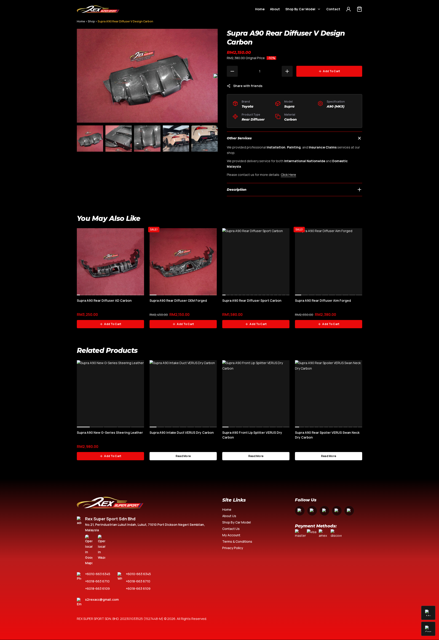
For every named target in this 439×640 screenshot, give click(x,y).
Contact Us (231, 528)
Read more (183, 456)
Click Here (288, 174)
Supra (289, 106)
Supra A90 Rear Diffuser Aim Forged (323, 300)
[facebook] (300, 511)
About (275, 9)
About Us (229, 516)
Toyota (247, 106)
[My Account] (348, 9)
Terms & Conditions (237, 541)
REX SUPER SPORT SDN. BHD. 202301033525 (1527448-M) (120, 618)
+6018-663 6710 (97, 581)
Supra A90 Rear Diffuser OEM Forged (178, 300)
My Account (231, 535)
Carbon (290, 119)
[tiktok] (349, 511)
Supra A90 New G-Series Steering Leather (110, 432)
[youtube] (324, 511)
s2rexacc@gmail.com (102, 599)
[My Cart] (359, 9)
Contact (333, 9)
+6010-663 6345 (97, 574)
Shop (91, 21)
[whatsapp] (337, 511)
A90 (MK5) (335, 106)
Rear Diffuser (253, 119)
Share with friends (247, 86)
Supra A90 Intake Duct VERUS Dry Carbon (182, 432)
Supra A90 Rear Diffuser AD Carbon (104, 300)
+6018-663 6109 (97, 588)
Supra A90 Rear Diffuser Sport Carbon (251, 300)
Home (260, 9)
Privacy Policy (232, 548)
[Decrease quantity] (232, 71)
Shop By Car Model (300, 9)
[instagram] (312, 511)
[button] (215, 76)
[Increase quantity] (287, 71)
